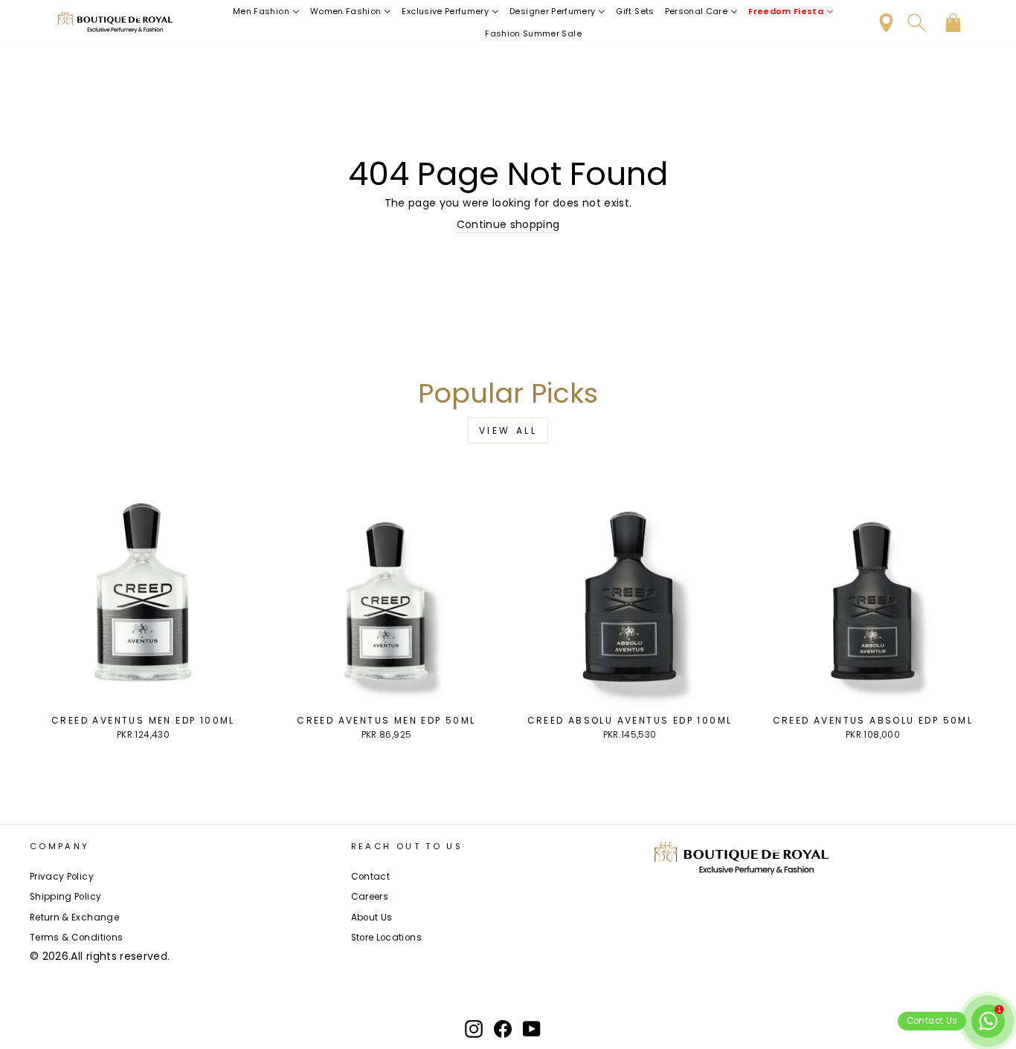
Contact (370, 877)
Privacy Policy (62, 877)
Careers (369, 897)
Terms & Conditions (76, 938)
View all (508, 430)
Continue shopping (508, 225)
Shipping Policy (65, 897)
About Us (372, 917)
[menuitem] (266, 11)
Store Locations (386, 938)
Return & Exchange (74, 917)
